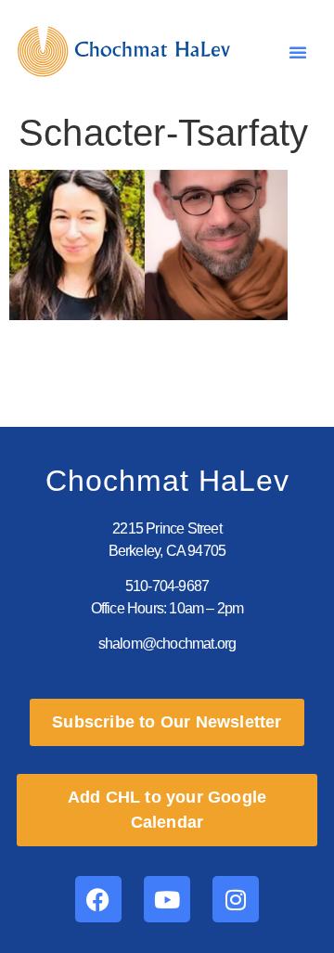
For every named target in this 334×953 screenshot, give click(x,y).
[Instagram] (235, 899)
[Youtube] (167, 899)
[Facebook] (98, 899)
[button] (298, 52)
